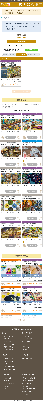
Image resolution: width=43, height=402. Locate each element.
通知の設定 (7, 381)
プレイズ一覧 (8, 341)
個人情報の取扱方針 (29, 378)
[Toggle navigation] (41, 4)
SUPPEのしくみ (8, 358)
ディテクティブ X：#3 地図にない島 (31, 264)
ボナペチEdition (8, 361)
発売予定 (9, 283)
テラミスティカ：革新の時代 (7, 117)
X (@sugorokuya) (9, 383)
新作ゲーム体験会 (28, 358)
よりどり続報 (8, 378)
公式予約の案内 (8, 349)
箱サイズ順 (21, 55)
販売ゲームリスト (9, 336)
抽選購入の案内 (8, 347)
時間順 (12, 55)
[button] (31, 50)
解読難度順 (31, 55)
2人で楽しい (26, 347)
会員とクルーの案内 (9, 366)
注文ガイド (7, 339)
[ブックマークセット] (24, 4)
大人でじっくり (27, 344)
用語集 (6, 364)
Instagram (7, 389)
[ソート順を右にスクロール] (41, 55)
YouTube (6, 386)
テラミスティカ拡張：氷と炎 (29, 199)
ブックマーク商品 (9, 344)
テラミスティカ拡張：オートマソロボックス (11, 144)
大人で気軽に (27, 341)
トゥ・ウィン (5, 264)
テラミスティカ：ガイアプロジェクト (31, 171)
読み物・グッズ (27, 349)
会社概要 (25, 386)
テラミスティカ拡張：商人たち (8, 171)
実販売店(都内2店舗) (29, 389)
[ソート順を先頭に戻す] (2, 55)
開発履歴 (25, 394)
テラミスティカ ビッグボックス (8, 65)
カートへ (10, 84)
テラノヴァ (26, 117)
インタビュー (27, 361)
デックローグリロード (30, 291)
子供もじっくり (27, 339)
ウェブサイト (27, 383)
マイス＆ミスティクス (8, 226)
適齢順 (5, 55)
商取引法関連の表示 (29, 381)
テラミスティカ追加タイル (7, 199)
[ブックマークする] (18, 84)
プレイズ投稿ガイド (9, 369)
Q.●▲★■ (5, 291)
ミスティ (25, 144)
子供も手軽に (27, 336)
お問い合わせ (27, 391)
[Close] (38, 23)
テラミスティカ (27, 226)
